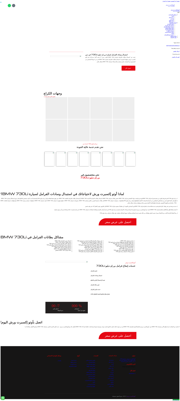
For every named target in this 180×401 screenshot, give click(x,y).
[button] (111, 271)
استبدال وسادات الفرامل (96, 275)
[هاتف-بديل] (13, 5)
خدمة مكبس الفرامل (95, 289)
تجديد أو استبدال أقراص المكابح (98, 280)
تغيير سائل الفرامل (95, 284)
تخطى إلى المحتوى (175, 1)
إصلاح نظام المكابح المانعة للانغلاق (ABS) (100, 294)
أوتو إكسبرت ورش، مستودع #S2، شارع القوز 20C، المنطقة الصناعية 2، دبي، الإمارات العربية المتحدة (127, 360)
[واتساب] (9, 5)
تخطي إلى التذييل (166, 1)
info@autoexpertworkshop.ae (172, 45)
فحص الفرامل (94, 271)
